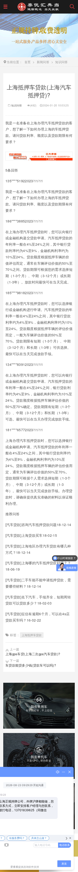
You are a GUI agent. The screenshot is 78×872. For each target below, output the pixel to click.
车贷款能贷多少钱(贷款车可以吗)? (30, 665)
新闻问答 (43, 62)
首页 (27, 62)
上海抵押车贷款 (32, 635)
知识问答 (16, 105)
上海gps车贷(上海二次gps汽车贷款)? (32, 653)
